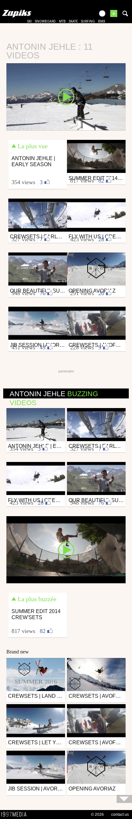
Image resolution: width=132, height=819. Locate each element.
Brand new (17, 651)
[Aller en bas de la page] (124, 799)
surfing (88, 21)
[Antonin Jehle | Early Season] (66, 96)
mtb (62, 21)
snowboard (45, 21)
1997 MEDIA (15, 814)
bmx (101, 21)
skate (73, 21)
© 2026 (97, 814)
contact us (120, 814)
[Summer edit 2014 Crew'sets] (66, 549)
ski (29, 21)
